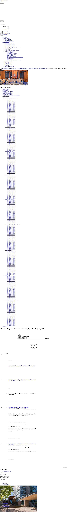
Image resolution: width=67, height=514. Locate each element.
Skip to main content (3, 0)
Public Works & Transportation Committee (12, 300)
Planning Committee (8, 48)
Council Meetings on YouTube (7, 471)
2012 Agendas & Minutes (11, 140)
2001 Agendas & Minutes (11, 123)
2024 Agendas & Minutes (11, 101)
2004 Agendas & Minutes (42, 68)
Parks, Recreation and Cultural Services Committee (13, 47)
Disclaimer (6, 60)
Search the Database (8, 63)
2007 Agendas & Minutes (11, 117)
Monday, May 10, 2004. (30, 366)
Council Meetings (7, 43)
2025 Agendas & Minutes (11, 100)
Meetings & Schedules (6, 38)
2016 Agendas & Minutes (11, 109)
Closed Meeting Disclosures (9, 66)
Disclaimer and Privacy (6, 506)
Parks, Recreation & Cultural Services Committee (15, 57)
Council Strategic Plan (6, 505)
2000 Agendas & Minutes (11, 124)
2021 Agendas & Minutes (11, 104)
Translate (8, 33)
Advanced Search (7, 62)
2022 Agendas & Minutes (11, 103)
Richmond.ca (5, 22)
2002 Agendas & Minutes (11, 122)
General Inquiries (5, 483)
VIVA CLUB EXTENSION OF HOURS (16, 421)
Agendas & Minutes (6, 42)
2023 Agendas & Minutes (11, 102)
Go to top (1, 472)
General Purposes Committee (9, 46)
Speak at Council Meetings (9, 41)
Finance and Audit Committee (9, 45)
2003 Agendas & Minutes (11, 121)
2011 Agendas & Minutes (11, 141)
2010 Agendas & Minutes (11, 114)
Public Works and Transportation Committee (12, 50)
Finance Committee (10, 55)
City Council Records (4, 68)
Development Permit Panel (11, 54)
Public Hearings (7, 49)
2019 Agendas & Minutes (11, 106)
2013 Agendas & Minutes (11, 112)
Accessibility (3, 24)
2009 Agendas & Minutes (11, 115)
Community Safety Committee (12, 53)
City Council (5, 37)
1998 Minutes (9, 126)
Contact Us (4, 482)
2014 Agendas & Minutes (11, 111)
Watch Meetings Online (8, 40)
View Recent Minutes (8, 64)
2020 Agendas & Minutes (11, 105)
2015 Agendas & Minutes (11, 110)
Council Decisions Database (7, 61)
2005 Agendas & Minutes (11, 119)
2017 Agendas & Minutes (11, 108)
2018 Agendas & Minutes (11, 107)
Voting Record (7, 65)
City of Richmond (5, 503)
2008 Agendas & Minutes (11, 116)
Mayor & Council (5, 504)
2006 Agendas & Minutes (11, 118)
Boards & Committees (6, 484)
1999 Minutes (9, 125)
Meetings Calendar (8, 39)
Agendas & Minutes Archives (9, 51)
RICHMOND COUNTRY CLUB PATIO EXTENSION (19, 407)
